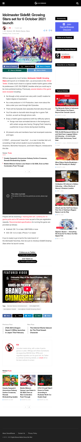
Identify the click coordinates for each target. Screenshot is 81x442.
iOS (14, 31)
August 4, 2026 (60, 167)
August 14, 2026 (61, 115)
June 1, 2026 (59, 191)
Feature (60, 104)
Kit (10, 28)
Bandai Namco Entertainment (17, 306)
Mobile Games (20, 31)
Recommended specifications (20, 222)
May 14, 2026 (59, 238)
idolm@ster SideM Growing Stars (29, 309)
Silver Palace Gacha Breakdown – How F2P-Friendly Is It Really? (66, 163)
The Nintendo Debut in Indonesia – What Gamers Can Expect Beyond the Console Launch (66, 110)
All (5, 31)
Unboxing (60, 128)
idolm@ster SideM (10, 309)
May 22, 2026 (59, 214)
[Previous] (25, 171)
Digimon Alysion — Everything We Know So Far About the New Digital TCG (66, 234)
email (41, 358)
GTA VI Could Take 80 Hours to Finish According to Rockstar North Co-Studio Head (45, 392)
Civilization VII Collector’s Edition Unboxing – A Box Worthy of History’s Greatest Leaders (66, 186)
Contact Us (21, 433)
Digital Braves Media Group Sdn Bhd (21, 437)
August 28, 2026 (8, 399)
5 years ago (18, 28)
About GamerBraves (9, 433)
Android (9, 31)
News (28, 31)
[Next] (29, 171)
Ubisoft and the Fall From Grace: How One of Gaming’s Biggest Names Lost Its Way (66, 210)
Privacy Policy (32, 433)
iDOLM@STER (34, 306)
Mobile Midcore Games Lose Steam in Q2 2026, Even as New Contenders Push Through (26, 164)
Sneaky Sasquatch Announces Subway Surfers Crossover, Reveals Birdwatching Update (25, 159)
